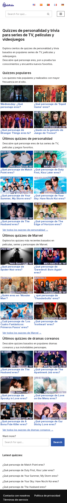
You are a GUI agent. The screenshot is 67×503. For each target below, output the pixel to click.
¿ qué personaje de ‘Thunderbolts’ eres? (47, 297)
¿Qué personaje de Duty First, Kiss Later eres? (49, 171)
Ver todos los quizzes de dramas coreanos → (27, 429)
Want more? (9, 436)
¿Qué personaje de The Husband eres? (15, 223)
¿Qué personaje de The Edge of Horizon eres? (48, 223)
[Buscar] (48, 14)
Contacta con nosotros (16, 495)
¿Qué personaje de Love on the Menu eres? (49, 397)
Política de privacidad (47, 495)
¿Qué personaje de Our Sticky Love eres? (48, 423)
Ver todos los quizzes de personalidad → (25, 229)
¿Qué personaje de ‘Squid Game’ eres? (50, 105)
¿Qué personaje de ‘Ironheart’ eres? (46, 323)
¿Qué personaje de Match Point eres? (16, 171)
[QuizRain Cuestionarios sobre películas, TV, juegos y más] (8, 4)
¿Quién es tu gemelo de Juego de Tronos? (48, 131)
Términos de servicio (15, 499)
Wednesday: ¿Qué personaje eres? (11, 105)
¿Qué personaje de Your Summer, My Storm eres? (16, 197)
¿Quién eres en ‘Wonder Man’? (15, 297)
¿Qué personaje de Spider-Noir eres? (12, 268)
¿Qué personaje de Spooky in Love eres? (13, 397)
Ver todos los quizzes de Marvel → (21, 332)
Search (57, 442)
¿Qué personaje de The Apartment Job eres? (48, 371)
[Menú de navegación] (61, 14)
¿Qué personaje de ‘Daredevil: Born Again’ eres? (48, 269)
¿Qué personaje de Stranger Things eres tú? (15, 131)
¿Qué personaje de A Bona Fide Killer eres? (13, 423)
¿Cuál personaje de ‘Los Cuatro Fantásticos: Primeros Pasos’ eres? (15, 324)
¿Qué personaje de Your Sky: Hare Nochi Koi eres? (50, 197)
